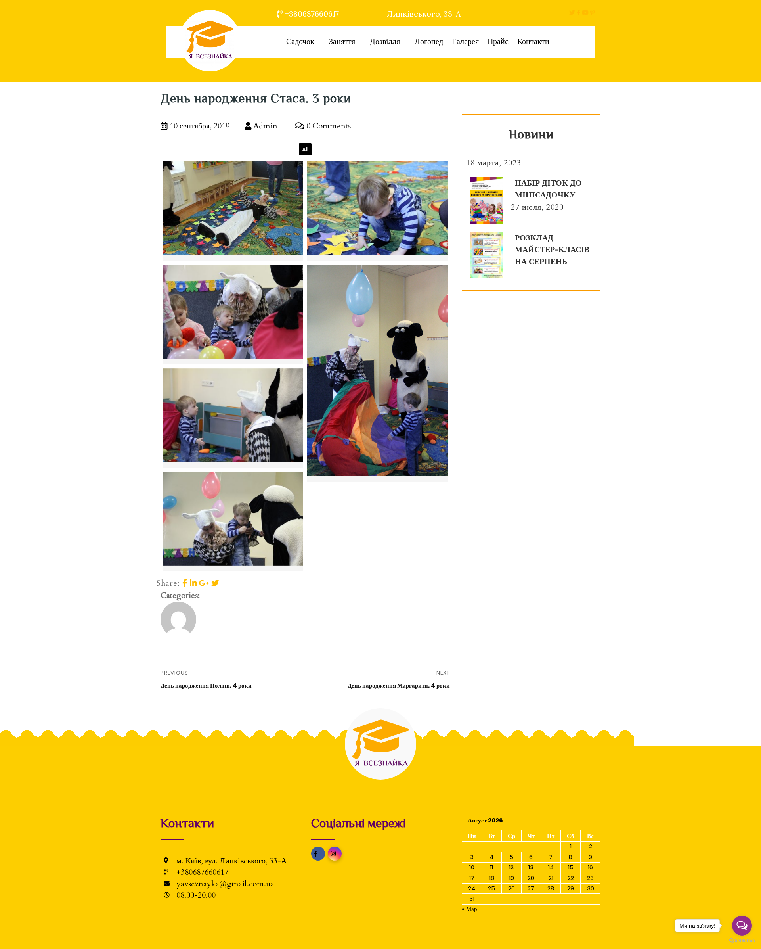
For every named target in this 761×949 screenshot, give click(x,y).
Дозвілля (385, 41)
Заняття (342, 41)
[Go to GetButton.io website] (742, 940)
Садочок (300, 41)
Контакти (533, 41)
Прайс (498, 41)
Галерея (465, 41)
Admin (264, 126)
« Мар (469, 909)
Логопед (429, 41)
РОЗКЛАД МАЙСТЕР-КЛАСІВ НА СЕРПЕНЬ (552, 249)
